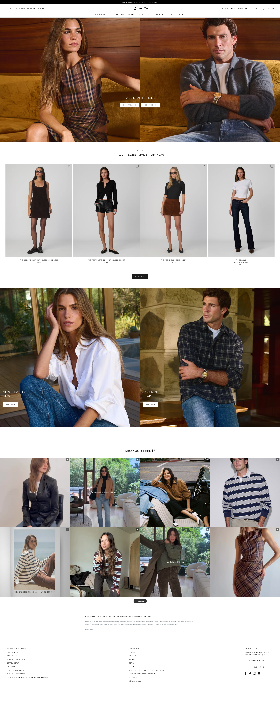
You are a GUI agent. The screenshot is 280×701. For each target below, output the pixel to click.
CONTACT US (12, 656)
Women (131, 14)
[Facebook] (245, 673)
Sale (149, 14)
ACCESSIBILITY (134, 677)
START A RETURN (13, 663)
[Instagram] (254, 673)
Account (254, 8)
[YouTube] (259, 673)
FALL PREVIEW (118, 14)
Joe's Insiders (228, 8)
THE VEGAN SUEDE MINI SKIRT (174, 260)
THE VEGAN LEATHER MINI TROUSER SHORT (106, 260)
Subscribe (242, 8)
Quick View (39, 253)
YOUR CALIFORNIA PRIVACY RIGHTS (142, 674)
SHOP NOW (140, 276)
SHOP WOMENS (129, 105)
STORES (132, 659)
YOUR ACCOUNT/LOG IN (16, 659)
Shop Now (10, 404)
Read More (89, 629)
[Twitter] (250, 673)
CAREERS (132, 656)
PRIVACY (132, 667)
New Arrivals (101, 14)
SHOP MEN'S (150, 105)
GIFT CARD (11, 667)
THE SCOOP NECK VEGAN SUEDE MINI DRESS (39, 260)
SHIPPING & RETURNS (15, 670)
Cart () (271, 8)
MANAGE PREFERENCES (16, 674)
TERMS (131, 663)
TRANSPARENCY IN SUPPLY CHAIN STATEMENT (146, 670)
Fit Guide (160, 14)
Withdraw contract (135, 681)
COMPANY (132, 652)
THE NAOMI (241, 260)
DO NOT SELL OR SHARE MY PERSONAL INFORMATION (27, 677)
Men (141, 14)
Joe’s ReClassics (177, 14)
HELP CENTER (12, 652)
